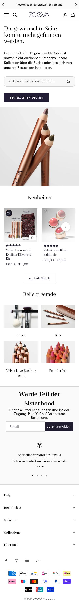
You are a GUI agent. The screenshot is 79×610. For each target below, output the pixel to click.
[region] (39, 456)
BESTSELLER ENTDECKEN (26, 97)
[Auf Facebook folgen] (6, 561)
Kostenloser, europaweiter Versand (39, 4)
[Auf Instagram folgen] (17, 561)
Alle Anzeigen (39, 278)
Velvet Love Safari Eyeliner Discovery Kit (18, 254)
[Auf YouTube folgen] (27, 561)
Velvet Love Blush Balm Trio (55, 252)
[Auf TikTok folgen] (38, 561)
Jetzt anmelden (59, 426)
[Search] (68, 81)
